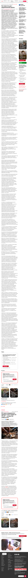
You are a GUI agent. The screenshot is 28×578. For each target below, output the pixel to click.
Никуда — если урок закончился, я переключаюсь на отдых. (9, 364)
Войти (25, 1)
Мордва (9, 510)
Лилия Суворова (6, 411)
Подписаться (15, 379)
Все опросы (3, 370)
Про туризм (2, 560)
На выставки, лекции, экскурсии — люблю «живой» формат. (9, 361)
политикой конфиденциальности (10, 506)
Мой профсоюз (9, 562)
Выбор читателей (23, 5)
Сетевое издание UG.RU (10, 560)
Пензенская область (14, 510)
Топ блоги (21, 38)
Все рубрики (2, 565)
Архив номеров (12, 1)
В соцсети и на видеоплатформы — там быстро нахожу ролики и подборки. (10, 357)
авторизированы (3, 401)
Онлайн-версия (9, 566)
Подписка (16, 0)
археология (5, 510)
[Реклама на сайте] (25, 576)
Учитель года (2, 561)
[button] (3, 404)
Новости (5, 0)
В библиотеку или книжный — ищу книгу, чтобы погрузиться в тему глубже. (9, 362)
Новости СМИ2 (3, 406)
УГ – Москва (9, 561)
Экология (2, 558)
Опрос (20, 62)
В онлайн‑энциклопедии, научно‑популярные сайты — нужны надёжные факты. (9, 359)
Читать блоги (22, 60)
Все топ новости (21, 35)
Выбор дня (2, 559)
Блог (8, 0)
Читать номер (15, 4)
